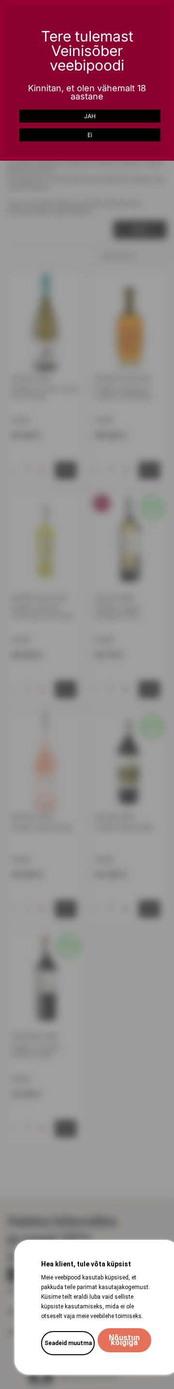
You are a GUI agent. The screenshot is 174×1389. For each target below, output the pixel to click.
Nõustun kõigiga (124, 1340)
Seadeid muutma (68, 1343)
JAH (90, 116)
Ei (89, 135)
